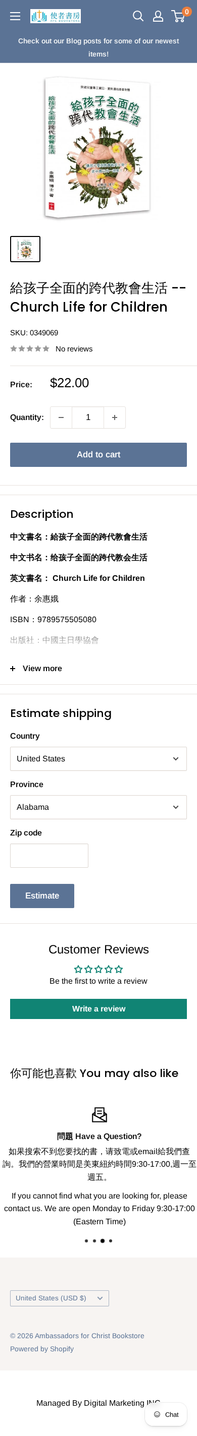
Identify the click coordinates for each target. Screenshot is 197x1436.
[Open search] (138, 16)
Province (26, 784)
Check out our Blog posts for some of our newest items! (98, 47)
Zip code (26, 832)
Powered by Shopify (42, 1349)
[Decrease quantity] (61, 417)
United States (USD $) (51, 1298)
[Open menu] (15, 16)
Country (25, 736)
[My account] (158, 16)
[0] (178, 16)
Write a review (98, 1008)
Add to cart (98, 454)
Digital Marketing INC (122, 1403)
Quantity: (27, 417)
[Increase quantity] (114, 417)
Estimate (42, 896)
